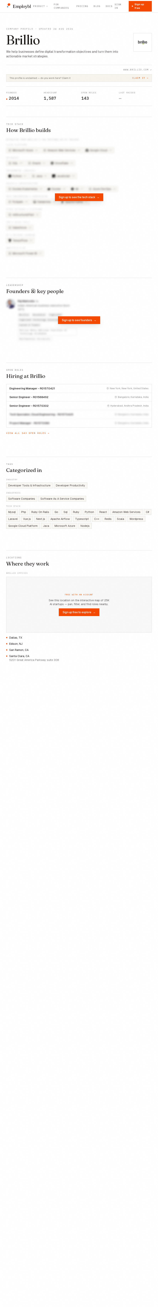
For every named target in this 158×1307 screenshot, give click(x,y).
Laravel (13, 518)
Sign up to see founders (79, 320)
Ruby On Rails (40, 512)
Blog (97, 6)
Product (39, 6)
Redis (108, 518)
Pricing (82, 6)
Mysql (12, 512)
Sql (66, 512)
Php (23, 512)
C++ (96, 518)
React (103, 512)
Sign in (118, 6)
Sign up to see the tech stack (79, 197)
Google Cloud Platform (23, 525)
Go (56, 512)
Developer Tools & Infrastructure (29, 485)
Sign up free (139, 6)
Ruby (76, 512)
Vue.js (27, 518)
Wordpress (136, 518)
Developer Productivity (70, 485)
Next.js (40, 518)
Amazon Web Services (126, 512)
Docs (109, 6)
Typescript (82, 518)
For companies (61, 6)
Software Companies (21, 498)
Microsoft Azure (65, 525)
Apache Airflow (60, 518)
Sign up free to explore (79, 612)
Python (89, 512)
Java (46, 525)
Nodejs (85, 525)
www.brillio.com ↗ (137, 69)
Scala (120, 518)
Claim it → (140, 78)
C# (147, 512)
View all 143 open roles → (28, 433)
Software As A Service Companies (62, 498)
